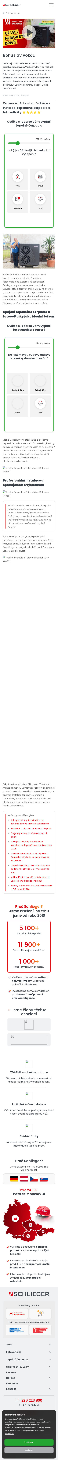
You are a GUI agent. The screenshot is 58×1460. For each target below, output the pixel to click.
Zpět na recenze (13, 13)
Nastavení (29, 1450)
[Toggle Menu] (51, 4)
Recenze (11, 1372)
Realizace (12, 1383)
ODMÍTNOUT (9, 1434)
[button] (29, 33)
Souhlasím (28, 1442)
